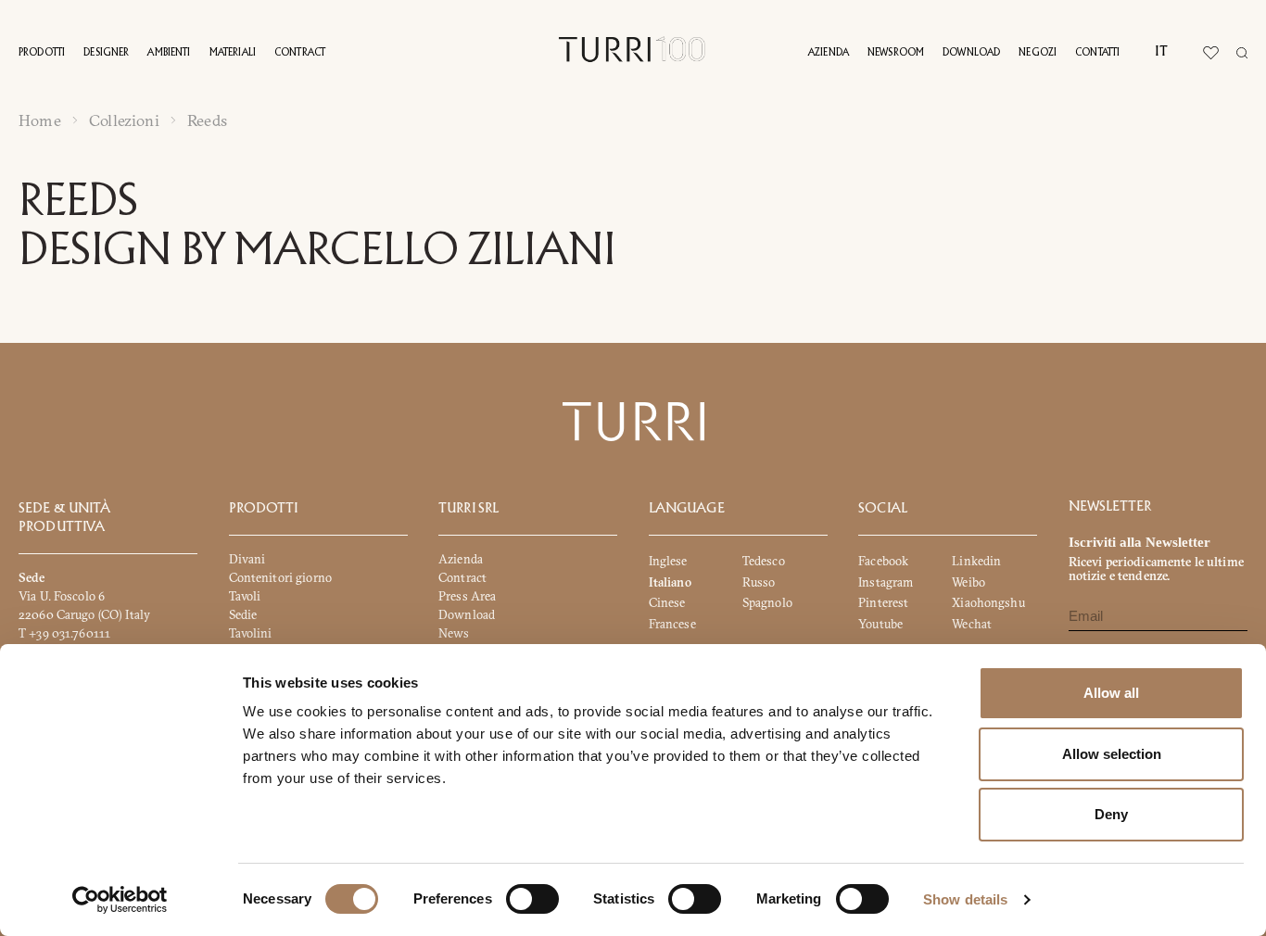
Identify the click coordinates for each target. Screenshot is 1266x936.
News (454, 633)
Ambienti (168, 52)
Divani (247, 558)
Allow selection (1111, 754)
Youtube (880, 623)
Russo (759, 582)
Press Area (467, 595)
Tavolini (250, 633)
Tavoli (245, 595)
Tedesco (763, 560)
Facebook (883, 560)
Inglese (668, 560)
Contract (299, 52)
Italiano (670, 582)
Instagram (885, 582)
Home (40, 120)
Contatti (1097, 52)
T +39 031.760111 (64, 633)
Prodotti (42, 52)
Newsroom (895, 52)
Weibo (968, 582)
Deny (1111, 814)
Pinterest (883, 602)
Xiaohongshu (988, 602)
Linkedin (976, 560)
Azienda (828, 52)
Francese (672, 623)
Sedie (243, 614)
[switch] (532, 899)
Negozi (1038, 52)
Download (971, 52)
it (1161, 51)
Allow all (1111, 693)
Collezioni (124, 120)
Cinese (667, 602)
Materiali (232, 52)
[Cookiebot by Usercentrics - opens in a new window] (120, 900)
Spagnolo (767, 602)
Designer (106, 52)
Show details (965, 899)
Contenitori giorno (280, 577)
